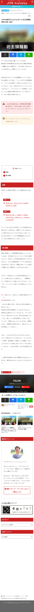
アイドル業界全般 (15, 596)
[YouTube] (25, 387)
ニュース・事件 (5, 10)
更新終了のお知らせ (17, 6)
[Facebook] (8, 387)
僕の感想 (7, 175)
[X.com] (17, 387)
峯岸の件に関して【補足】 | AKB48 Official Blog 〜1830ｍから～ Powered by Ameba (17, 217)
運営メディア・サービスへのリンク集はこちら (17, 490)
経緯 (6, 172)
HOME (3, 596)
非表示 (20, 168)
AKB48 (15, 372)
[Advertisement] (17, 565)
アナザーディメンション (13, 602)
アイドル (21, 372)
